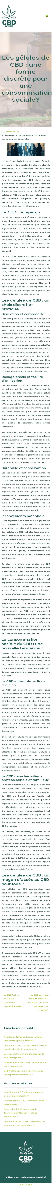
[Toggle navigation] (47, 16)
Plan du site (26, 1185)
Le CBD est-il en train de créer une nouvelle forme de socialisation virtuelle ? (38, 1002)
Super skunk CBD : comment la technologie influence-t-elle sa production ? (20, 1113)
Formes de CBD (12, 132)
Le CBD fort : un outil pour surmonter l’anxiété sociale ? (13, 1000)
